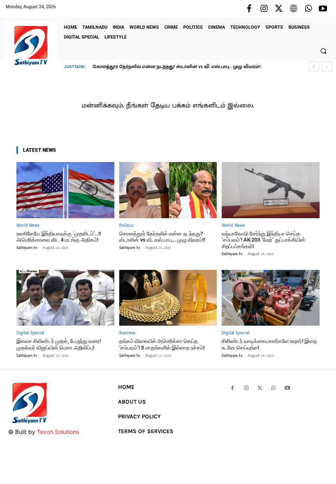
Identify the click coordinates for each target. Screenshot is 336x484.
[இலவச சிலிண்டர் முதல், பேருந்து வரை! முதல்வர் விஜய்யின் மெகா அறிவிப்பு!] (65, 298)
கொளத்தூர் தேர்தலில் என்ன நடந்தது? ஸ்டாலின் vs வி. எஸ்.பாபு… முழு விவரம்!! (177, 67)
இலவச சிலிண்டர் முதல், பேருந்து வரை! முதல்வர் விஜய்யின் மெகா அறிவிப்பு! (58, 344)
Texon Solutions (58, 431)
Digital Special (30, 333)
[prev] (314, 67)
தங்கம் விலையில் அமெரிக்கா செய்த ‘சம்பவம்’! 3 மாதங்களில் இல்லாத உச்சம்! (161, 344)
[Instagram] (264, 9)
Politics (126, 226)
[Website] (293, 9)
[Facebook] (249, 9)
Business (127, 333)
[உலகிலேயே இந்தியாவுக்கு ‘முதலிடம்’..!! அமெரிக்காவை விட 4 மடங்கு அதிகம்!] (65, 190)
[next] (327, 67)
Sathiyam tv (26, 247)
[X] (278, 9)
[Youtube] (323, 9)
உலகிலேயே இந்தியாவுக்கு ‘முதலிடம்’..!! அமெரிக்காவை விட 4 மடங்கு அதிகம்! (58, 237)
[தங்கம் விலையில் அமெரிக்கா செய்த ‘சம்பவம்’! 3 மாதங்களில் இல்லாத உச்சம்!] (168, 298)
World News (27, 226)
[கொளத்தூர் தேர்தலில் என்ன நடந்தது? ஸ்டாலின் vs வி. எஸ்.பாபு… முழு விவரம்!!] (168, 190)
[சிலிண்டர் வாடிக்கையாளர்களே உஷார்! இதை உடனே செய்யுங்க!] (271, 298)
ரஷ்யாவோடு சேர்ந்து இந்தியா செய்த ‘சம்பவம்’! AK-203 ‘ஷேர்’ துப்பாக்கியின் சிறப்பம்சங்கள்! (263, 240)
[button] (323, 50)
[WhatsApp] (308, 9)
